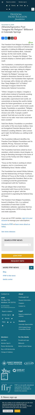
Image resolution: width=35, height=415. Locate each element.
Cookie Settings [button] (8, 411)
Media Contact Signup (25, 346)
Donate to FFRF (7, 224)
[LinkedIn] (7, 9)
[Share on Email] (12, 38)
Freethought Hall (23, 297)
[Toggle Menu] (2, 2)
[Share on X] (9, 38)
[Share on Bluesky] (6, 38)
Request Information (25, 300)
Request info (17, 261)
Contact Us (5, 294)
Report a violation (11, 2)
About (21, 294)
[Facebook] (7, 5)
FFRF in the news (9, 276)
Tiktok (21, 5)
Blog (4, 272)
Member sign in (23, 2)
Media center (7, 279)
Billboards (21, 343)
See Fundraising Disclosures (8, 307)
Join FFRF (17, 256)
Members (4, 337)
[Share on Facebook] (2, 38)
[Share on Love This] (15, 38)
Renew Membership (7, 346)
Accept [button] (17, 411)
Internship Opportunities (26, 324)
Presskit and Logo (23, 340)
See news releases (8, 232)
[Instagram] (9, 5)
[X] (17, 5)
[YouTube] (25, 5)
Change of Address (7, 352)
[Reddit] (27, 5)
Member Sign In (5, 343)
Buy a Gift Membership (8, 349)
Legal (21, 311)
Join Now (3, 340)
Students (22, 321)
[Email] (9, 9)
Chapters (21, 303)
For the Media (23, 337)
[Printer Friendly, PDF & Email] (31, 42)
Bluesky (13, 5)
